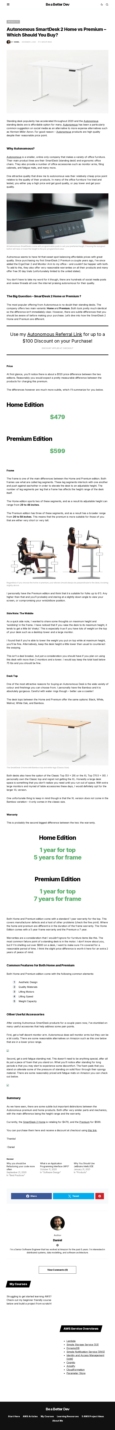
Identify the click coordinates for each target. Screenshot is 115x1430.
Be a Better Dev (57, 4)
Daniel (57, 1240)
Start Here (14, 1416)
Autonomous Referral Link (54, 334)
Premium (84, 1122)
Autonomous (91, 121)
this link (92, 1130)
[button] (8, 4)
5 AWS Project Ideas (93, 1416)
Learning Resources (68, 1416)
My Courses (47, 1416)
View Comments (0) (57, 1270)
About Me (57, 1420)
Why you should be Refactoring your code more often (21, 1166)
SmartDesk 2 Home (34, 1122)
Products (13, 22)
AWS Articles (30, 1416)
